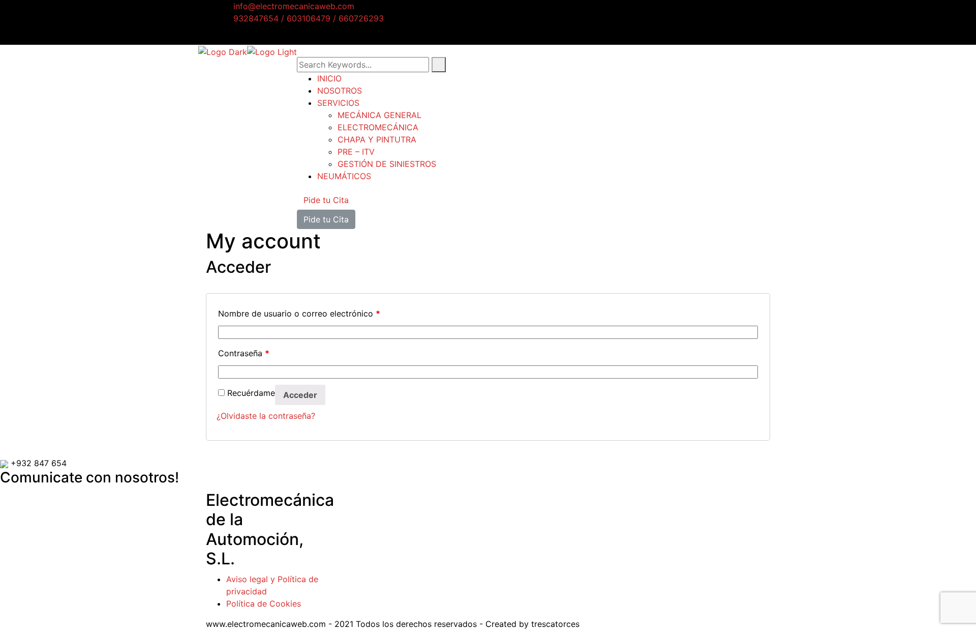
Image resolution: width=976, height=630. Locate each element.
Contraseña (243, 353)
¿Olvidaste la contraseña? (266, 416)
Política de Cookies (263, 603)
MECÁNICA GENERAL (379, 115)
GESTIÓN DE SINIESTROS (387, 164)
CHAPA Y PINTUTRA (377, 139)
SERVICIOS (338, 103)
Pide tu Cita (326, 200)
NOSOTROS (339, 90)
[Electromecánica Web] (222, 51)
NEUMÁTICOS (344, 176)
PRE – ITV (356, 152)
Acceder (300, 395)
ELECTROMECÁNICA (378, 127)
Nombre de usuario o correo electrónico (299, 313)
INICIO (329, 78)
